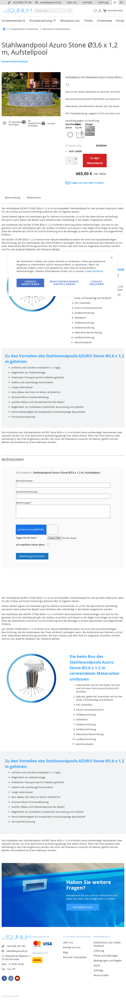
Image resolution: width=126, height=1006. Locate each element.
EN (121, 2)
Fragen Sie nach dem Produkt (87, 182)
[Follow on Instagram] (10, 978)
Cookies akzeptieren (30, 283)
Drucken (51, 123)
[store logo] (18, 11)
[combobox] (53, 10)
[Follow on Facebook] (4, 978)
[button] (115, 2)
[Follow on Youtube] (17, 978)
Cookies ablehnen (96, 283)
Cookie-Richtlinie (94, 271)
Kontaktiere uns (83, 907)
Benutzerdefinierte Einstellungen (64, 283)
